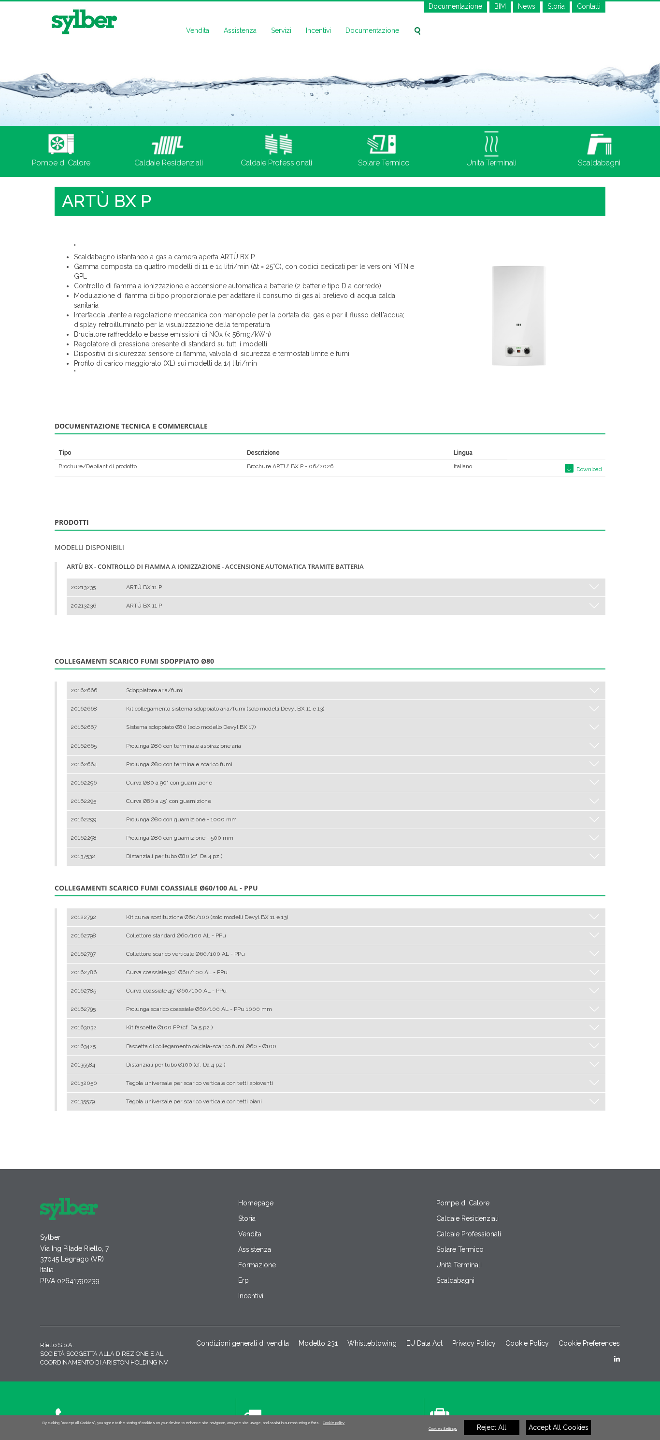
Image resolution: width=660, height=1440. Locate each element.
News (526, 6)
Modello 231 (318, 1343)
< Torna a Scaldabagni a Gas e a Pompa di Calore (122, 1142)
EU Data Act (424, 1343)
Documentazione (455, 6)
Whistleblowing (372, 1343)
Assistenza (240, 30)
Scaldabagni (455, 1280)
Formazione (257, 1265)
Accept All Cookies (558, 1427)
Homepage (255, 1203)
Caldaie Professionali (468, 1234)
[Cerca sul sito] (417, 31)
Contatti (589, 6)
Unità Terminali (459, 1265)
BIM (500, 6)
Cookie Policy (527, 1343)
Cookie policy (333, 1423)
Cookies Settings (443, 1428)
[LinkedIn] (617, 1359)
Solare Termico (460, 1249)
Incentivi (318, 30)
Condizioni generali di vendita (242, 1343)
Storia (556, 6)
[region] (330, 1427)
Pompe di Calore (462, 1203)
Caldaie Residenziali (467, 1218)
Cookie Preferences (589, 1343)
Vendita (197, 30)
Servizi (281, 30)
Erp (243, 1280)
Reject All (491, 1427)
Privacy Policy (474, 1343)
